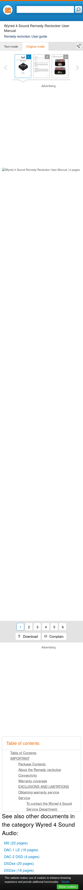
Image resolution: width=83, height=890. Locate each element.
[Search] (78, 9)
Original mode (35, 46)
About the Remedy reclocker (39, 769)
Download (30, 636)
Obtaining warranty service (38, 792)
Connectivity (27, 775)
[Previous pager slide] (5, 68)
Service (24, 797)
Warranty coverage (32, 780)
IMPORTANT (20, 758)
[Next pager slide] (77, 68)
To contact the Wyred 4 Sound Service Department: (49, 806)
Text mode (11, 46)
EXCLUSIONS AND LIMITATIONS (43, 786)
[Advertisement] (41, 125)
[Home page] (8, 10)
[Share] (79, 46)
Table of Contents (23, 752)
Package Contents (32, 763)
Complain (55, 636)
